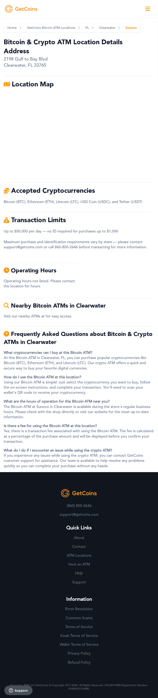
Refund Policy (79, 662)
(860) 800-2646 (79, 505)
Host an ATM (79, 564)
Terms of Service (79, 626)
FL (87, 28)
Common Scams (79, 618)
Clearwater (107, 28)
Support (79, 582)
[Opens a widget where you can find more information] (18, 691)
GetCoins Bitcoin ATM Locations (51, 28)
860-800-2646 (66, 247)
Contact (79, 546)
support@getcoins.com (23, 247)
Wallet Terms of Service (79, 644)
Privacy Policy (79, 653)
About (79, 537)
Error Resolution (79, 608)
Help (79, 573)
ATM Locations (79, 555)
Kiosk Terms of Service (79, 635)
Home (12, 28)
